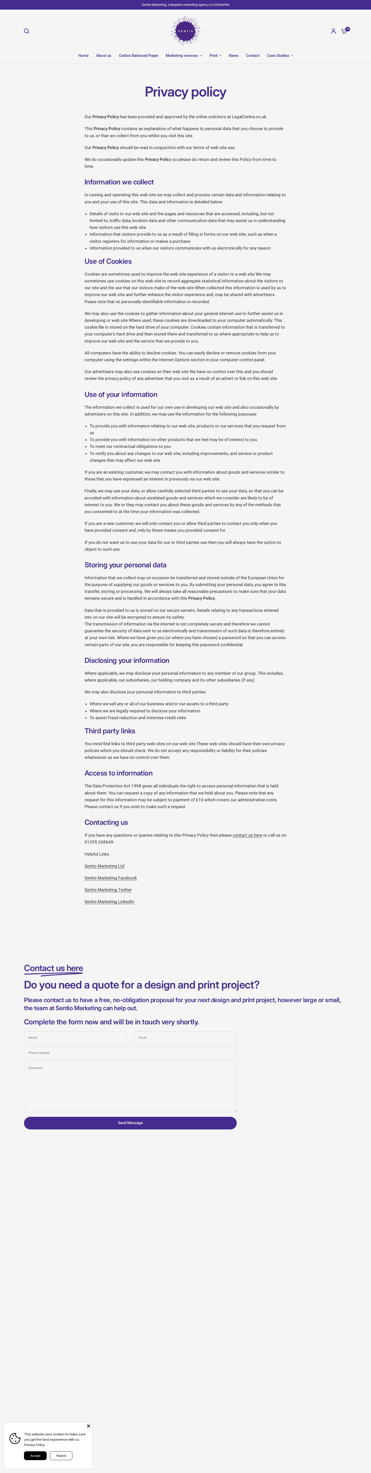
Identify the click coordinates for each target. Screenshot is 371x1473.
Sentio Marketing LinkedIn (109, 901)
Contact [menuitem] (252, 55)
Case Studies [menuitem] (278, 55)
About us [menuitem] (103, 55)
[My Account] (333, 31)
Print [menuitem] (213, 55)
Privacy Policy (34, 1444)
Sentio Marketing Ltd (104, 865)
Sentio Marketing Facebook (111, 877)
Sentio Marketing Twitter (108, 889)
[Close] (88, 1426)
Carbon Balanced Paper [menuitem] (138, 55)
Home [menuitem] (83, 55)
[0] (342, 31)
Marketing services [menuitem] (182, 55)
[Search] (28, 31)
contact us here (247, 835)
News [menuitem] (233, 55)
